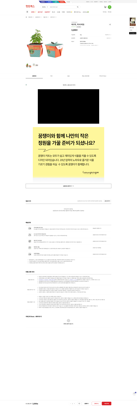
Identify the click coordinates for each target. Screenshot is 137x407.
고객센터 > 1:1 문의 (73, 279)
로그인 (92, 1)
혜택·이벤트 (132, 27)
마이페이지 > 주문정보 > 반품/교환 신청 (47, 279)
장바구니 (96, 403)
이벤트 (63, 12)
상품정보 (34, 76)
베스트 (53, 12)
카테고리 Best (102, 76)
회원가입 (87, 1)
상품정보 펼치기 (67, 186)
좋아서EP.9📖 (77, 12)
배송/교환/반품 (85, 76)
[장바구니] (105, 7)
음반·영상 (40, 12)
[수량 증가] (74, 403)
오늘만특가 (47, 12)
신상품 (58, 12)
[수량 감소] (70, 403)
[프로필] (109, 7)
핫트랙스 (44, 7)
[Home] (26, 17)
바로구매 (106, 403)
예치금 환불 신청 (133, 33)
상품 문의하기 (107, 201)
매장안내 (105, 1)
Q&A (68, 76)
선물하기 (86, 403)
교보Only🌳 (86, 12)
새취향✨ (33, 12)
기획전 (131, 30)
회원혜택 (95, 1)
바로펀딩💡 (69, 12)
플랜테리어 (37, 17)
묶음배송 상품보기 (94, 45)
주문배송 (101, 1)
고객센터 (109, 1)
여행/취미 (30, 17)
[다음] (65, 41)
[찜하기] (79, 403)
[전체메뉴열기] (27, 11)
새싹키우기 (52, 17)
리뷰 (51, 76)
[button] (110, 24)
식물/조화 (45, 17)
